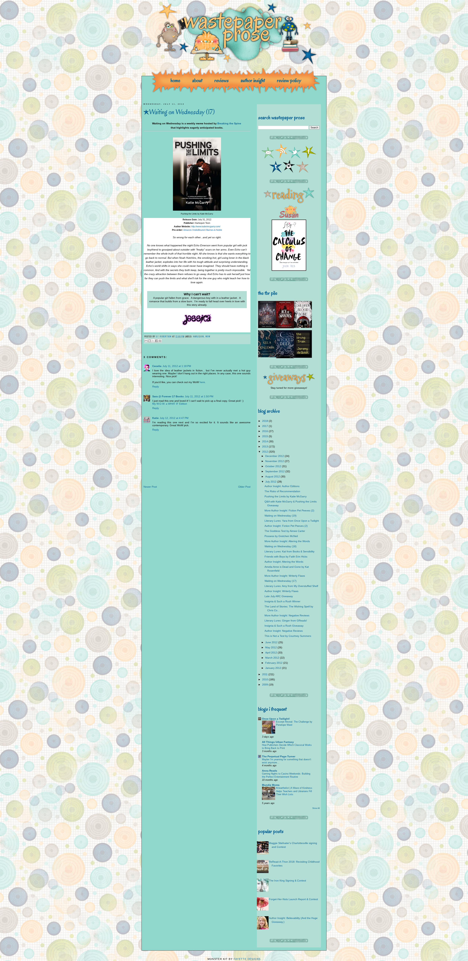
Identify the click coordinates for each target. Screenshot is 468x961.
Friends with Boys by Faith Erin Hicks (286, 556)
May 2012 (271, 647)
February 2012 (274, 662)
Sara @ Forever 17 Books (168, 396)
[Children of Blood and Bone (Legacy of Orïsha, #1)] (303, 326)
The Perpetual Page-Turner (278, 756)
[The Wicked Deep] (285, 357)
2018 (265, 420)
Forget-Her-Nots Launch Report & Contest (293, 899)
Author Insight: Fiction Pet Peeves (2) (286, 525)
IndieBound (199, 230)
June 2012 (271, 642)
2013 (265, 446)
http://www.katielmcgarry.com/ (205, 226)
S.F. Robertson (164, 336)
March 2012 (272, 657)
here (202, 382)
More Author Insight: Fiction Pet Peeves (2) (289, 510)
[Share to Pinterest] (160, 341)
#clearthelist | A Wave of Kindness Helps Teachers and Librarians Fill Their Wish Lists (294, 791)
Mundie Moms (271, 784)
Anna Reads (269, 770)
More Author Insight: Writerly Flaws (285, 575)
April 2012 (271, 652)
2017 (265, 426)
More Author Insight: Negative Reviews (287, 615)
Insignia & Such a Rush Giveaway (284, 625)
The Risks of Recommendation (282, 491)
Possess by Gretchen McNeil (281, 536)
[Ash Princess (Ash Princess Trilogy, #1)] (267, 327)
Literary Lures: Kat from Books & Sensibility (289, 551)
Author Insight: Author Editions (282, 486)
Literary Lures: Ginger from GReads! (286, 620)
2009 (265, 684)
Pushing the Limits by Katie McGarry (286, 496)
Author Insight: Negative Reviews (284, 630)
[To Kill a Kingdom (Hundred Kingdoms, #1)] (267, 356)
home (175, 80)
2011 (265, 674)
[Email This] (146, 341)
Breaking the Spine (229, 123)
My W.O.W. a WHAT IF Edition (169, 403)
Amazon (187, 230)
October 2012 (273, 466)
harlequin (198, 336)
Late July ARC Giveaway (279, 596)
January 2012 (273, 667)
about (197, 80)
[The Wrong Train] (303, 356)
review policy (289, 80)
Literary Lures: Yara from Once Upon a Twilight (292, 520)
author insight (253, 80)
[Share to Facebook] (156, 341)
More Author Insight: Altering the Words (287, 541)
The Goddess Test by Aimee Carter (285, 531)
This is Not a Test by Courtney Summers (288, 635)
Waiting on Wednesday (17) (281, 580)
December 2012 (275, 456)
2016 (265, 431)
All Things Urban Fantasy (278, 741)
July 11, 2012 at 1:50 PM (199, 396)
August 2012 (273, 476)
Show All (316, 808)
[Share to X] (153, 341)
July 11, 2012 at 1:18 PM (177, 366)
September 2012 (275, 471)
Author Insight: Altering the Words (284, 561)
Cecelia (156, 366)
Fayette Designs (247, 959)
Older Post (244, 486)
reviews (221, 80)
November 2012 (275, 461)
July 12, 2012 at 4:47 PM (174, 418)
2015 (265, 436)
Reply (155, 386)
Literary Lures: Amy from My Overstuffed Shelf (291, 586)
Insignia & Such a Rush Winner (282, 601)
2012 (265, 451)
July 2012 (271, 481)
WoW (207, 336)
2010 (265, 679)
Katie (155, 418)
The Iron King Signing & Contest (287, 880)
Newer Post (150, 486)
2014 (265, 441)
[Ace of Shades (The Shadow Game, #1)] (285, 327)
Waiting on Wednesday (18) (281, 546)
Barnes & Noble (214, 230)
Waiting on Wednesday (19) (281, 515)
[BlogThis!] (149, 341)
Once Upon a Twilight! (276, 718)
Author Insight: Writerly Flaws (281, 591)
